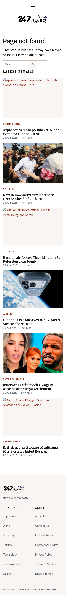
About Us (41, 516)
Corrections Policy (46, 544)
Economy (8, 535)
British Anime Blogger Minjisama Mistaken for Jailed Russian (30, 449)
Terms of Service (46, 564)
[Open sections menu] (33, 8)
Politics (9, 189)
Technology (12, 124)
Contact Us (42, 525)
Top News (9, 516)
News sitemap (44, 573)
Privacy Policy (43, 554)
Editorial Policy (44, 535)
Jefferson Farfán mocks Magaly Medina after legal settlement (28, 387)
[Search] (33, 65)
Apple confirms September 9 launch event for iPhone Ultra (31, 132)
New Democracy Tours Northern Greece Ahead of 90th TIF (28, 197)
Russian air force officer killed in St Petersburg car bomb (31, 260)
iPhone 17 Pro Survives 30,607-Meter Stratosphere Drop (32, 322)
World (7, 314)
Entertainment (14, 379)
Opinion (7, 573)
